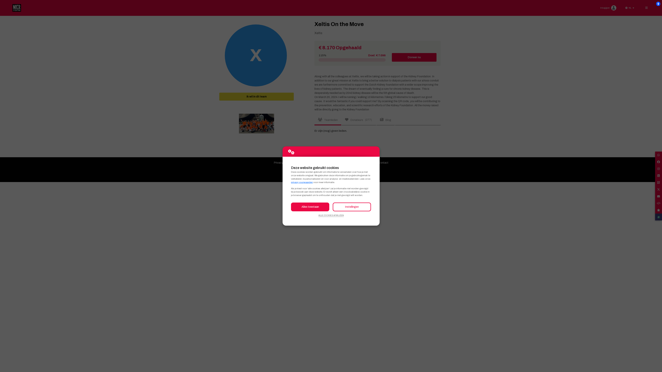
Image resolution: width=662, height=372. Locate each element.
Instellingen (352, 206)
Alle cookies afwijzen (331, 215)
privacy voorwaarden (302, 182)
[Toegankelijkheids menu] (658, 4)
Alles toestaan (310, 206)
